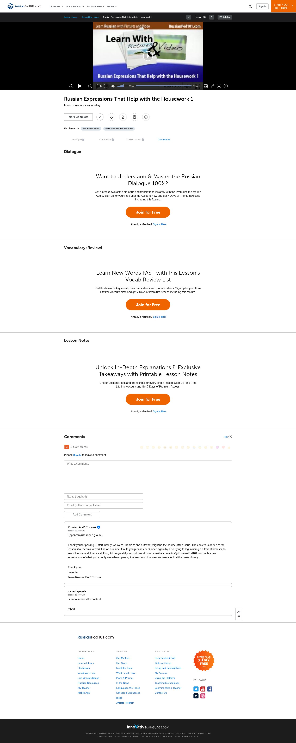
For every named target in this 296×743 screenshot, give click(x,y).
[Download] (219, 86)
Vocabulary (74, 6)
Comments (164, 139)
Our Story (121, 663)
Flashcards (84, 668)
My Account (161, 673)
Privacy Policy (187, 734)
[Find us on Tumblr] (196, 695)
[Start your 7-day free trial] (203, 660)
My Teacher (94, 6)
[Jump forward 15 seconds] (90, 86)
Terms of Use (203, 734)
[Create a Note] (123, 117)
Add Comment (82, 514)
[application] (148, 56)
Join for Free (148, 212)
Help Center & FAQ (165, 658)
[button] (251, 6)
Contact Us (161, 692)
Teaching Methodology (167, 682)
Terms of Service (183, 737)
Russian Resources (88, 682)
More (110, 6)
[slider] (120, 86)
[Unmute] (113, 86)
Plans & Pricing (124, 678)
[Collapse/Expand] (148, 436)
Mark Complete (78, 116)
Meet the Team (124, 668)
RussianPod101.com (169, 734)
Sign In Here (159, 224)
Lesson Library (70, 17)
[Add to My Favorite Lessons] (111, 117)
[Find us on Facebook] (209, 689)
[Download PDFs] (134, 117)
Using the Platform (165, 678)
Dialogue (77, 139)
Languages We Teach (128, 687)
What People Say (125, 673)
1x (101, 86)
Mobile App (84, 692)
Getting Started (163, 663)
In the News (122, 682)
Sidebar (227, 17)
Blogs (119, 697)
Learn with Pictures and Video (119, 128)
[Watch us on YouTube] (203, 689)
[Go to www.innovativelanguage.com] (148, 726)
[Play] (80, 86)
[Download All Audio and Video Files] (146, 117)
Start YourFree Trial (281, 6)
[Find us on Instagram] (203, 695)
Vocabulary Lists (86, 673)
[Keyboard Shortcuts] (226, 86)
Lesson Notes (134, 139)
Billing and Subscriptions (168, 668)
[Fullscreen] (212, 86)
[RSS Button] (66, 447)
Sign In (262, 6)
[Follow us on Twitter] (196, 689)
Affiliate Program (125, 702)
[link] (188, 17)
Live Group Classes (88, 678)
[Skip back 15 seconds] (71, 86)
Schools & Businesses (128, 692)
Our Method (122, 658)
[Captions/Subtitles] (206, 86)
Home (81, 658)
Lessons (55, 6)
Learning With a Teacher (168, 687)
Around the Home (90, 17)
